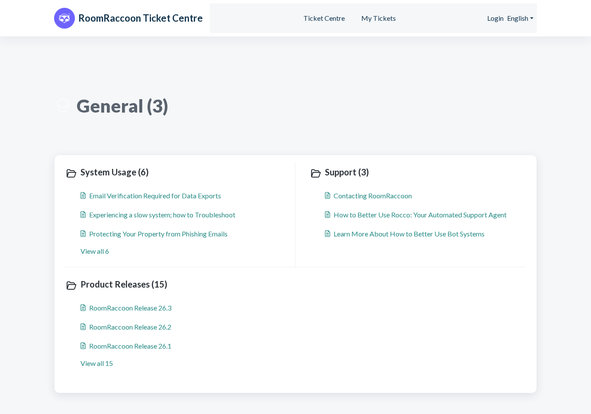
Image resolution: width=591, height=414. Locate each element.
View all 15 (96, 363)
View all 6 (94, 251)
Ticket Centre (324, 18)
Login (495, 18)
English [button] (517, 18)
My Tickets (378, 18)
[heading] (178, 172)
